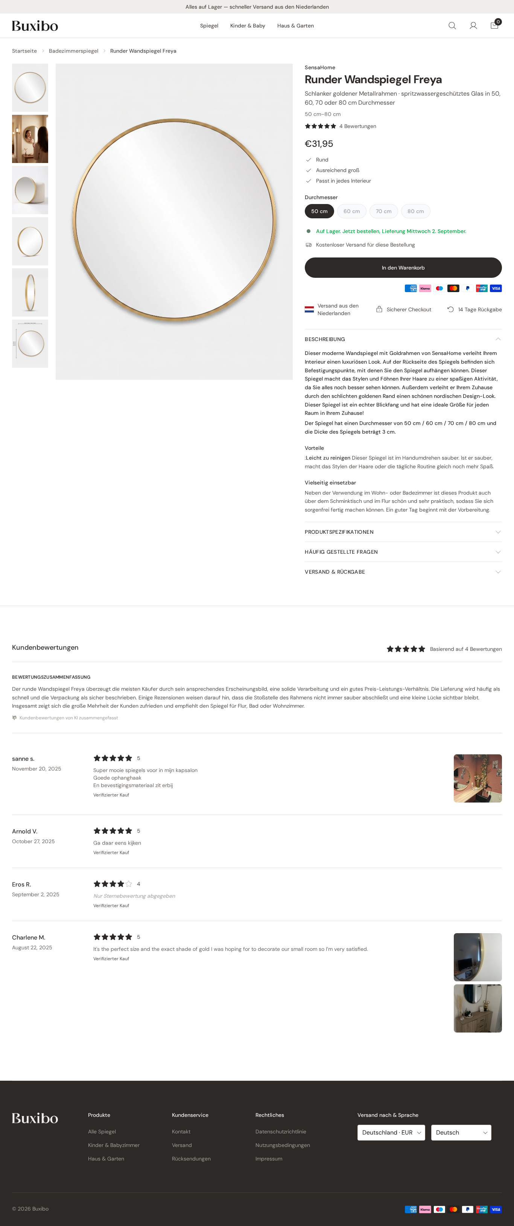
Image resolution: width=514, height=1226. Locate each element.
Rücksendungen (191, 1158)
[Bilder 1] (30, 88)
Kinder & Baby (247, 25)
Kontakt (181, 1131)
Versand (182, 1145)
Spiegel (209, 25)
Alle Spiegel (102, 1131)
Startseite (24, 50)
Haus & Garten (295, 25)
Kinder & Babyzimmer (114, 1145)
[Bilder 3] (30, 190)
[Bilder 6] (30, 344)
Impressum (268, 1158)
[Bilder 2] (30, 139)
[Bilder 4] (30, 241)
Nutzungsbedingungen (282, 1145)
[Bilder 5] (30, 292)
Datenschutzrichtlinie (280, 1131)
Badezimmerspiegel (73, 50)
